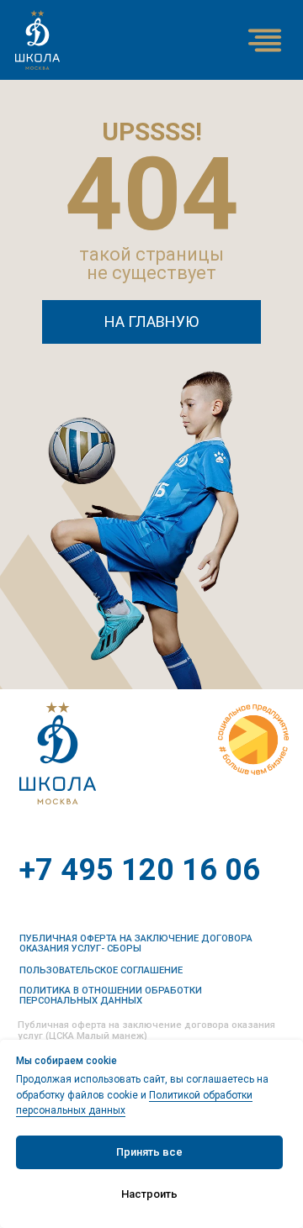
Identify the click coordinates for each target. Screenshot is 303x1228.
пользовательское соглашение (101, 970)
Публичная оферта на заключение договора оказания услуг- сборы (135, 943)
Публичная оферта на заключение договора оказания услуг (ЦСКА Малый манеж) (146, 1031)
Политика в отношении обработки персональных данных (110, 995)
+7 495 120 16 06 (139, 870)
